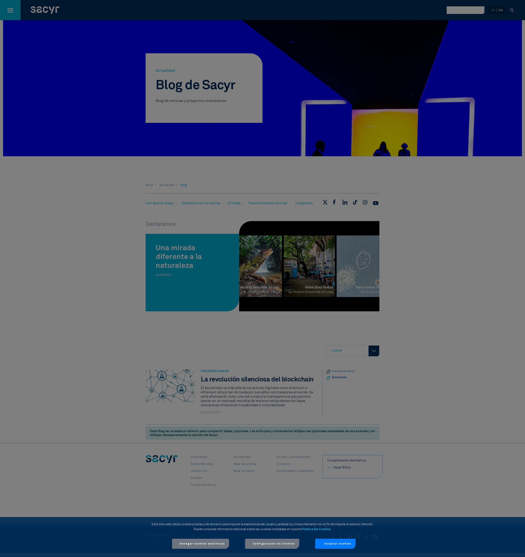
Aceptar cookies (337, 543)
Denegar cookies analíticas (202, 543)
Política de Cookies (316, 529)
